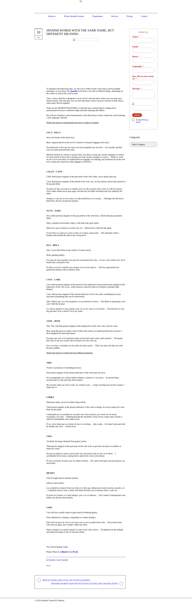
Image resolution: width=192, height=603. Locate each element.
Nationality (138, 66)
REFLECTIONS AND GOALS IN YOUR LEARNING (66, 580)
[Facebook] (48, 569)
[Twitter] (52, 569)
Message (136, 88)
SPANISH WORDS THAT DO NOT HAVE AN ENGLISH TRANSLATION (84, 584)
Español (51, 560)
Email (135, 47)
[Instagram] (156, 601)
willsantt (64, 552)
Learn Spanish (62, 560)
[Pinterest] (56, 569)
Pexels (75, 552)
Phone (135, 56)
